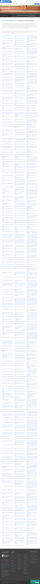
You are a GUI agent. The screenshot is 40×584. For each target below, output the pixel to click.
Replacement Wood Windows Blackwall (32, 285)
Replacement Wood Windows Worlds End (7, 386)
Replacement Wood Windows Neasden (20, 343)
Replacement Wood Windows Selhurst (20, 507)
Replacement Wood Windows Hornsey (20, 333)
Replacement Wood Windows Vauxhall (20, 432)
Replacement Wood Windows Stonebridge (32, 268)
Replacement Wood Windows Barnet (7, 146)
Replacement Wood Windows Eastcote (7, 323)
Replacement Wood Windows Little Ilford (7, 393)
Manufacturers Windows (26, 570)
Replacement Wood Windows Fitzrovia (7, 530)
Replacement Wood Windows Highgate (20, 537)
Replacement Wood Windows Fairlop (7, 77)
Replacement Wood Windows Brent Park (32, 449)
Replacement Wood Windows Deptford (32, 466)
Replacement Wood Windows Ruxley (7, 436)
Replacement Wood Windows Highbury (7, 100)
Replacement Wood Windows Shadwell (20, 112)
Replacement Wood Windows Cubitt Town (7, 463)
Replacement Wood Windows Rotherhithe (20, 284)
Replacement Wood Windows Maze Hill (32, 411)
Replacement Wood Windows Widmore (32, 499)
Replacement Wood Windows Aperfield (32, 115)
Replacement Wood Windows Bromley (7, 91)
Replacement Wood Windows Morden (7, 257)
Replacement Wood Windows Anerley (32, 323)
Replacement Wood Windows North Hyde (32, 423)
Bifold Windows (13, 571)
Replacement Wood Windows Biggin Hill (20, 378)
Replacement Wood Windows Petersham (20, 259)
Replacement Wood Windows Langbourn (32, 37)
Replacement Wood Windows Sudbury (32, 521)
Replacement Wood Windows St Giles (32, 471)
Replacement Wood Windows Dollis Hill (7, 432)
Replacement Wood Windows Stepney (32, 523)
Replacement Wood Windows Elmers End (20, 512)
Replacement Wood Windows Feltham (7, 103)
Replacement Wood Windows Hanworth (20, 161)
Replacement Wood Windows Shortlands (7, 342)
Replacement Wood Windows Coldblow (20, 440)
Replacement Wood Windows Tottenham (7, 419)
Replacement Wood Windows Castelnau (7, 312)
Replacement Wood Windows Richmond (32, 317)
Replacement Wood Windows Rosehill (32, 160)
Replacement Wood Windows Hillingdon (20, 83)
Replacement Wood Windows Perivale (7, 126)
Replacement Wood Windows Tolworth (32, 404)
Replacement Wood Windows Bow (19, 540)
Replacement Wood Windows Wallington (20, 208)
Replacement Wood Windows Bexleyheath (20, 519)
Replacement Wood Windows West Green (7, 448)
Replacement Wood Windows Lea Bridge (32, 242)
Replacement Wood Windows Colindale (32, 540)
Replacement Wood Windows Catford (32, 342)
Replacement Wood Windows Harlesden (7, 85)
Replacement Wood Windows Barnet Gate (32, 157)
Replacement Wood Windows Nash (19, 241)
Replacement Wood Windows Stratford (20, 326)
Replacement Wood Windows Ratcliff (19, 355)
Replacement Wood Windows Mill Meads (32, 120)
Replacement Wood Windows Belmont (20, 63)
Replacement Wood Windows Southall (32, 518)
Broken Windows (20, 566)
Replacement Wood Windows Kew (19, 312)
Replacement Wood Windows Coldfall (7, 417)
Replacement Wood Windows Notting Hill (20, 351)
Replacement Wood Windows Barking (32, 300)
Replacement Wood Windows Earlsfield (32, 166)
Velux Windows (20, 559)
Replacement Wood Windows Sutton (7, 237)
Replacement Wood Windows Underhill (20, 304)
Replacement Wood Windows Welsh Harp (7, 175)
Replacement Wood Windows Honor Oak (32, 100)
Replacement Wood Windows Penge (19, 482)
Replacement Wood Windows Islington (7, 154)
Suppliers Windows (25, 568)
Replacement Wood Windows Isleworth (32, 400)
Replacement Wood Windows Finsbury (32, 493)
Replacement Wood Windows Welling (7, 283)
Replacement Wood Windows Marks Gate (32, 93)
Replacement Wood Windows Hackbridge (20, 166)
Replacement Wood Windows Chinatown (20, 348)
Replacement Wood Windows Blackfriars (32, 112)
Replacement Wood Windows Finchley (32, 73)
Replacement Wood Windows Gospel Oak (32, 484)
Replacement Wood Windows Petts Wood (32, 156)
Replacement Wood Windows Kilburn (7, 285)
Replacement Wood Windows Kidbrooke (7, 343)
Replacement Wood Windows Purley (7, 409)
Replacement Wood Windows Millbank (32, 256)
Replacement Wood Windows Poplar (31, 56)
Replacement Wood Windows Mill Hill (19, 196)
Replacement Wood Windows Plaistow (20, 350)
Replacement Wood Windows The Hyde (20, 283)
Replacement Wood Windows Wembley (7, 280)
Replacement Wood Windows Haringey (32, 512)
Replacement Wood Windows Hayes (31, 126)
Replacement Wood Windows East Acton (20, 38)
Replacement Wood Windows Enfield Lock (7, 56)
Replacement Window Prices (26, 573)
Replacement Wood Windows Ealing (19, 538)
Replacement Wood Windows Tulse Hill (32, 328)
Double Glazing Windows (13, 566)
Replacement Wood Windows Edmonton (32, 427)
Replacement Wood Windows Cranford (7, 266)
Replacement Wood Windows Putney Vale (32, 357)
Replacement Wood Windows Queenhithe (7, 259)
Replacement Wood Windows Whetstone (7, 326)
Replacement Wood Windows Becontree (7, 456)
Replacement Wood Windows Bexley (19, 97)
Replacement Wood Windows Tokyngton (32, 97)
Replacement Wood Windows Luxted (31, 472)
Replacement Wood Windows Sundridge (20, 183)
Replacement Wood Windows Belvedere (20, 224)
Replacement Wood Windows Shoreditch (7, 476)
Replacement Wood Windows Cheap (7, 74)
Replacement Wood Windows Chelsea (7, 268)
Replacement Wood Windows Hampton (32, 332)
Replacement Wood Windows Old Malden (20, 394)
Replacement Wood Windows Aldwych (7, 365)
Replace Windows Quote (19, 568)
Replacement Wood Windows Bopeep (7, 147)
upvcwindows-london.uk (33, 562)
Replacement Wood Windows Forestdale (32, 189)
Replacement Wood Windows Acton (19, 200)
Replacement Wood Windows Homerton (32, 326)
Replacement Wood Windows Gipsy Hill (32, 371)
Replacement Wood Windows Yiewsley (32, 134)
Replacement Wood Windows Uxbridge (7, 444)
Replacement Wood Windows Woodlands (20, 146)
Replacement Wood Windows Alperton (7, 51)
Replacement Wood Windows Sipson (31, 289)
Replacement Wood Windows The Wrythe (20, 66)
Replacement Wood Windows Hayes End (32, 299)
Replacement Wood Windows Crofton (19, 245)
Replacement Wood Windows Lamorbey (20, 272)
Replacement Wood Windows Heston (32, 119)
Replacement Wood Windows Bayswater (32, 412)
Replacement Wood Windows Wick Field (7, 337)
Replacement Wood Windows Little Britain (20, 405)
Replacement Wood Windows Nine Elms (32, 336)
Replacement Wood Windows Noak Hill (20, 105)
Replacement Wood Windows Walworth (32, 506)
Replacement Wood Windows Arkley (31, 280)
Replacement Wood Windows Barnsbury (20, 210)
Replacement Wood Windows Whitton (32, 483)
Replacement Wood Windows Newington (20, 430)
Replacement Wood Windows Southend (32, 234)
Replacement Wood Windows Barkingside (20, 521)
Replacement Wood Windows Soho (31, 241)
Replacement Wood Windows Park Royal (7, 79)
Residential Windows (12, 560)
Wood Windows (26, 558)
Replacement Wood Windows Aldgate (19, 132)
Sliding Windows (26, 565)
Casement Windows (25, 561)
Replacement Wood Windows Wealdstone (32, 507)
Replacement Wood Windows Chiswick (32, 251)
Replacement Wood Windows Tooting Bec (7, 507)
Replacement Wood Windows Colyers (7, 430)
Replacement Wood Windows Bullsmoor (32, 482)
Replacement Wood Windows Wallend (32, 315)
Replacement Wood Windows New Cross (32, 496)
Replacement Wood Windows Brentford (20, 203)
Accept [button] (37, 582)
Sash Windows (13, 556)
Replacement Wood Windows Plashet (19, 426)
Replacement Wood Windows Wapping (20, 476)
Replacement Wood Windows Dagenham (7, 332)
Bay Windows (19, 557)
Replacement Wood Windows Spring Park (32, 52)
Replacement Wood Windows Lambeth (20, 251)
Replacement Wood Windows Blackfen (20, 523)
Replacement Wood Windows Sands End (20, 299)
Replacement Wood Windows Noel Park (32, 146)
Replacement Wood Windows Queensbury (7, 284)
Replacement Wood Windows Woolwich (32, 312)
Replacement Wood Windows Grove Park (32, 333)
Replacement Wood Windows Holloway (7, 90)
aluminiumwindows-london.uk (34, 559)
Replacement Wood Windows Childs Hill (32, 524)
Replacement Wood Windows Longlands (7, 40)
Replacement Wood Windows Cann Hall (32, 79)
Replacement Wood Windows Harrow (19, 456)
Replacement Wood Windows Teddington (32, 215)
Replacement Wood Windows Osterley (32, 327)
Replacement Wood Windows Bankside (32, 293)
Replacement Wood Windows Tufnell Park (32, 294)
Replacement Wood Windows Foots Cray (32, 440)
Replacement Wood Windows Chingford (20, 409)
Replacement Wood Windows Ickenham (7, 540)
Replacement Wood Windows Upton (19, 332)
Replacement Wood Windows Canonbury (7, 245)
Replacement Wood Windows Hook (19, 342)
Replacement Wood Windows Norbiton (32, 231)
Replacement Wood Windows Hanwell (7, 500)
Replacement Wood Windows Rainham (7, 38)
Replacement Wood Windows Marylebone (7, 112)
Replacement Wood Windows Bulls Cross (20, 518)
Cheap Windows (20, 562)
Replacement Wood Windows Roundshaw (32, 48)
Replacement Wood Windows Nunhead (20, 303)
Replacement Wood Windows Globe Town (20, 478)
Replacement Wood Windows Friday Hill (20, 98)
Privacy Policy (6, 582)
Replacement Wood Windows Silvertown (32, 284)
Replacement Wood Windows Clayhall (32, 537)
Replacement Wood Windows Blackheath (20, 139)
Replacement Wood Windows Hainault (32, 248)
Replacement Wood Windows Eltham (7, 132)
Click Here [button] (35, 581)
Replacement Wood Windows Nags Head (7, 294)
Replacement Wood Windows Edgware (7, 231)
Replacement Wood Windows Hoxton (7, 113)
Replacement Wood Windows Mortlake (20, 138)
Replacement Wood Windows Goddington (20, 300)
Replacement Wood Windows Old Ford (20, 93)
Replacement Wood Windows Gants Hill (20, 358)
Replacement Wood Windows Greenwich (32, 393)
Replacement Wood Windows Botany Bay (7, 411)
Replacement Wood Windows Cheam (7, 264)
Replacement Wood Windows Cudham (20, 393)
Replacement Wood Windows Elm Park (20, 77)
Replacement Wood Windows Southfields (7, 149)
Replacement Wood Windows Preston (19, 530)
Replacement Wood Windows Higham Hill (20, 252)
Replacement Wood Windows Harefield (32, 337)
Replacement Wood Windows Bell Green (7, 405)
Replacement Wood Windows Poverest (7, 438)
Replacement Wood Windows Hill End (32, 405)
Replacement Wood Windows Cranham (7, 124)
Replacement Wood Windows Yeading (19, 90)
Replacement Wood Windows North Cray (7, 48)
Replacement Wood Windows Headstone (32, 196)
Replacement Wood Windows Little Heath (7, 97)
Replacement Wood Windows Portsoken (7, 222)
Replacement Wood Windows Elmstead (20, 149)
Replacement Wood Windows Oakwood (32, 419)
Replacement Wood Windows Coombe (20, 184)
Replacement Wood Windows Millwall (31, 365)
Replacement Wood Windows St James (32, 131)
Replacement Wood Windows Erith (31, 370)
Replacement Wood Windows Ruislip (19, 191)
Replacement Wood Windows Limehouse (7, 374)
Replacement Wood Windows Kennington (32, 51)
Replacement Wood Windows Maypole (32, 473)
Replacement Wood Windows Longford (20, 79)
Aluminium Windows (25, 556)
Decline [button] (32, 582)
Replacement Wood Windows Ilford (7, 545)
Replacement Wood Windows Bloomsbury (7, 473)
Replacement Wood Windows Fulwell (31, 273)
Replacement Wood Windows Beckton (20, 85)
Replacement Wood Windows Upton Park (7, 73)
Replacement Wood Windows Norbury (19, 545)
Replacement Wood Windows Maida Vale (7, 510)
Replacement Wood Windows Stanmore (32, 316)
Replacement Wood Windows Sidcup (31, 532)
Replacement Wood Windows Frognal (19, 357)
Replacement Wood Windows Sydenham (32, 443)
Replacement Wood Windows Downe (31, 183)
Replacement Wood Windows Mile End (32, 200)
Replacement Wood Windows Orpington (32, 216)
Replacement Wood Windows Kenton (19, 257)
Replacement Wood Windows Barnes (31, 401)
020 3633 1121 (29, 1)
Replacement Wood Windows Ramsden (32, 533)
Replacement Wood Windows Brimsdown (32, 238)
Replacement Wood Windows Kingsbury (32, 448)
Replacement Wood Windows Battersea (20, 58)
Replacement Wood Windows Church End (32, 237)
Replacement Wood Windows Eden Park (32, 422)
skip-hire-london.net (32, 557)
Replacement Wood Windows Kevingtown (7, 139)
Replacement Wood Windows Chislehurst (32, 283)
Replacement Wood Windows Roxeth (31, 203)
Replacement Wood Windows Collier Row (32, 426)
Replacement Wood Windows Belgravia (20, 264)
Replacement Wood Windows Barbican (32, 90)
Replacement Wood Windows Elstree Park (32, 272)
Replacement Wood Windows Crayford (32, 350)
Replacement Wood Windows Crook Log (32, 63)
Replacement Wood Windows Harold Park (20, 376)
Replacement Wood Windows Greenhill (20, 73)
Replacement (13, 558)
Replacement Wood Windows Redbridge (7, 376)
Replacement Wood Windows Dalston (19, 496)
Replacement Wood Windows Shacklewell (32, 245)
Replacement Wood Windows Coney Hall (32, 190)
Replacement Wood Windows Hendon (7, 422)
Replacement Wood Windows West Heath (7, 138)
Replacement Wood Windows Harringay (32, 191)
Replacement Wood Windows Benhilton (20, 46)
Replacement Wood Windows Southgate (32, 82)
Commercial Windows (13, 563)
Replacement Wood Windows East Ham (7, 303)
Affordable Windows (25, 563)
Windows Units (20, 564)
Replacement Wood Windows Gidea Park (32, 456)
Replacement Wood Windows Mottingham (7, 63)
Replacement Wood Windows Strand (19, 473)
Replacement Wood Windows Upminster (32, 463)
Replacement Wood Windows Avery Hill (20, 234)
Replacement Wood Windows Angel (31, 74)
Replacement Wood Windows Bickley (31, 433)
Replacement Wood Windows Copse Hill (32, 432)
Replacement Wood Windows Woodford (7, 461)
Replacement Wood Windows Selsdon (7, 537)
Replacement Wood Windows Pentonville (32, 138)
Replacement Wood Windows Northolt (32, 57)
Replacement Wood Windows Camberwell (7, 378)
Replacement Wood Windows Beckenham (7, 66)
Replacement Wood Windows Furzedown (32, 303)
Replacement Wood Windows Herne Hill (20, 321)
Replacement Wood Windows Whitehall (32, 489)
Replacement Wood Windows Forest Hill (7, 234)
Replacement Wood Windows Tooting (7, 208)
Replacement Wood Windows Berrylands (32, 290)
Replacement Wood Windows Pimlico (32, 444)
